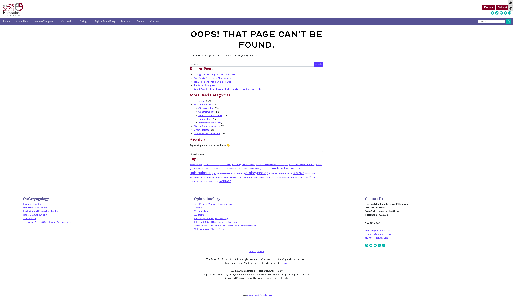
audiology (236, 164)
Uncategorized (201, 129)
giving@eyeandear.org (376, 237)
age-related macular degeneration (215, 165)
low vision (267, 169)
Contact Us (156, 21)
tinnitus (255, 177)
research (298, 173)
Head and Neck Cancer (210, 115)
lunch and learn (282, 168)
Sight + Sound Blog (105, 21)
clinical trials (260, 165)
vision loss (202, 181)
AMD (229, 165)
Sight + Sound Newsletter (207, 126)
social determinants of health (208, 177)
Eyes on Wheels (295, 165)
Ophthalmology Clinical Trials (209, 229)
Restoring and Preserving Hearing (41, 211)
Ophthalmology (206, 111)
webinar (225, 181)
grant (192, 169)
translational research (267, 177)
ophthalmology (203, 172)
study (221, 177)
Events (140, 21)
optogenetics (239, 173)
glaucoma (318, 164)
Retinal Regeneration (209, 122)
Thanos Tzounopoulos (245, 177)
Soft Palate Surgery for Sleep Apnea (212, 78)
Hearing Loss (205, 118)
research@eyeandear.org (378, 234)
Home (6, 21)
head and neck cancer (206, 168)
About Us (21, 21)
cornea (279, 165)
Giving (83, 21)
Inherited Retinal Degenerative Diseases (215, 221)
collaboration (271, 164)
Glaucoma (199, 214)
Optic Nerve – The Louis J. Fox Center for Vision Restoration (225, 225)
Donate (488, 7)
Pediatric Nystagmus (205, 85)
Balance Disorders (32, 203)
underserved (290, 177)
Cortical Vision (201, 211)
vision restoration (212, 182)
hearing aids (224, 169)
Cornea (198, 207)
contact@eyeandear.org (377, 230)
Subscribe (504, 7)
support (226, 177)
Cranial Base (29, 218)
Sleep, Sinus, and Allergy (35, 214)
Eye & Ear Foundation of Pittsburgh (259, 295)
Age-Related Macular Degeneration (213, 203)
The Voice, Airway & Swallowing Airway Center (47, 221)
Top (506, 293)
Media (124, 21)
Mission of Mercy (298, 169)
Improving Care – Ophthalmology (211, 218)
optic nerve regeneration (225, 173)
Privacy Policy (256, 251)
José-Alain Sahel (250, 168)
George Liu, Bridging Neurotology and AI (215, 74)
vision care (304, 177)
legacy (261, 169)
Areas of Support (43, 21)
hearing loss (235, 168)
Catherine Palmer (248, 165)
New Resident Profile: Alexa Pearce (212, 81)
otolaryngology (257, 172)
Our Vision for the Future (207, 133)
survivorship (234, 177)
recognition (288, 173)
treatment (280, 177)
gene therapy (307, 164)
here (285, 262)
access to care (196, 164)
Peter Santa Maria (277, 173)
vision (298, 177)
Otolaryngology (206, 108)
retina (307, 173)
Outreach (66, 21)
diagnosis (285, 165)
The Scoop (199, 100)
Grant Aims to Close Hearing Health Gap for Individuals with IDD (227, 88)
